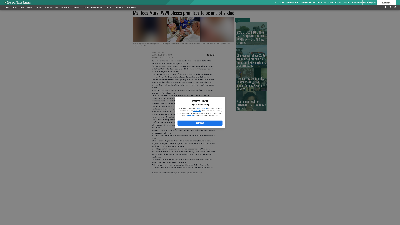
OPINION (29, 7)
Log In (365, 2)
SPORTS (14, 7)
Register (372, 2)
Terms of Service (202, 108)
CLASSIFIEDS (76, 7)
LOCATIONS (109, 7)
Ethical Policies (356, 2)
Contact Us (332, 2)
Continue (200, 123)
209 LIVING (38, 7)
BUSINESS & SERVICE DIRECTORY (93, 7)
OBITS (22, 7)
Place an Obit (321, 2)
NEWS (7, 7)
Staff (339, 2)
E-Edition (346, 2)
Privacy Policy (197, 111)
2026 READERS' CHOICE (51, 7)
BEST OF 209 (279, 2)
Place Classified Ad (308, 2)
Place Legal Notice (292, 2)
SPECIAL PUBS (65, 7)
